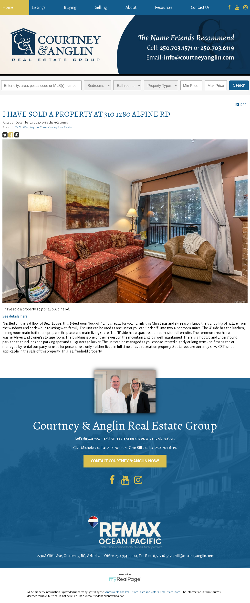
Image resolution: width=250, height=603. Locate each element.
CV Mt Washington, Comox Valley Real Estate (43, 127)
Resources (163, 7)
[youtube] (237, 7)
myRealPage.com (125, 579)
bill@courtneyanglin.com (194, 556)
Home (7, 7)
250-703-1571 (117, 448)
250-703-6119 (165, 448)
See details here (15, 316)
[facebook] (229, 7)
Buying (70, 7)
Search (239, 85)
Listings (38, 7)
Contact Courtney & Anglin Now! (125, 461)
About (130, 7)
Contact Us (200, 7)
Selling (101, 7)
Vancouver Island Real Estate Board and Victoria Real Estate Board (142, 592)
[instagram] (245, 7)
